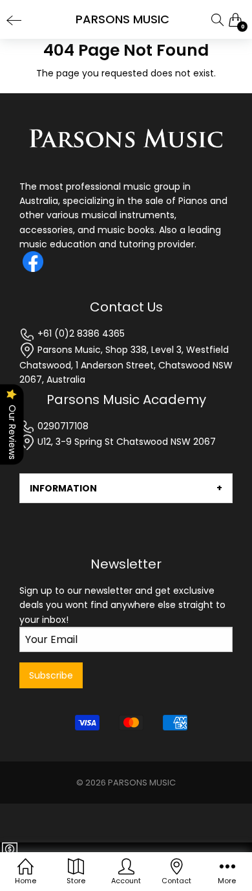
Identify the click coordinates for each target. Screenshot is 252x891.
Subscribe (51, 675)
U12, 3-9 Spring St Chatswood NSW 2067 (125, 441)
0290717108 (62, 426)
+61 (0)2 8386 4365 (80, 333)
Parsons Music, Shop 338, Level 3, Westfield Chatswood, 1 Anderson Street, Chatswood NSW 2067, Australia (126, 365)
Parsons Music (142, 782)
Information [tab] (63, 488)
